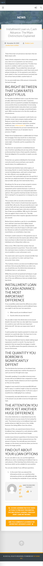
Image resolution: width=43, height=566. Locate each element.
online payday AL (20, 125)
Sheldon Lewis (29, 43)
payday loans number (12, 45)
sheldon (20, 491)
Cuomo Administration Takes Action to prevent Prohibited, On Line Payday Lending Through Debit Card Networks (21, 511)
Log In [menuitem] (3, 2)
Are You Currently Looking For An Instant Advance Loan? (21, 523)
